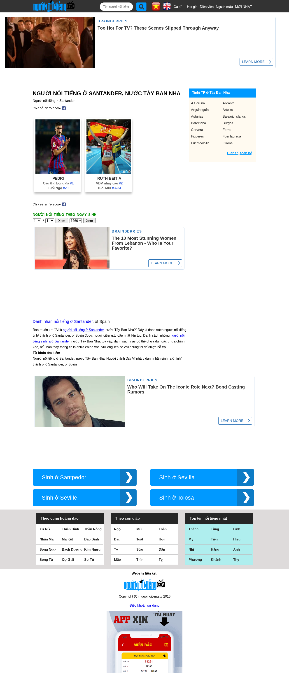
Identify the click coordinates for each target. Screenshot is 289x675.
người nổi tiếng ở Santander (83, 330)
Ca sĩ (178, 7)
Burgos (228, 123)
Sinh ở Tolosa (176, 498)
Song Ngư (48, 549)
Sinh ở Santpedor (64, 477)
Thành (193, 529)
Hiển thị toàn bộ (239, 153)
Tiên (214, 539)
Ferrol (227, 130)
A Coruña (198, 103)
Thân (163, 529)
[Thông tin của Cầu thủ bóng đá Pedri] (57, 172)
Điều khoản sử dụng (144, 605)
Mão (117, 559)
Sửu (139, 549)
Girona (228, 143)
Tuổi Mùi (109, 188)
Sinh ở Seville (59, 498)
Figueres (197, 136)
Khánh (216, 559)
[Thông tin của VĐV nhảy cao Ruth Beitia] (108, 172)
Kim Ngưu (92, 549)
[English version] (166, 9)
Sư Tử (89, 559)
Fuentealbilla (200, 143)
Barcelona (198, 123)
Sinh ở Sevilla (177, 477)
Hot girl (192, 7)
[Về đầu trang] (284, 670)
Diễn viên (207, 7)
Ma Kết (67, 539)
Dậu (117, 539)
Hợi (162, 539)
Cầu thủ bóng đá (58, 183)
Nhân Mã (47, 539)
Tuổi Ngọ (58, 188)
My (191, 539)
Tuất (139, 539)
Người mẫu (224, 7)
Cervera (197, 130)
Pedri (58, 178)
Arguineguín (200, 110)
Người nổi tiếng (44, 100)
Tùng (215, 529)
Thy (236, 559)
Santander (67, 100)
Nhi (191, 549)
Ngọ (117, 529)
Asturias (197, 116)
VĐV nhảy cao (109, 183)
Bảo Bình (91, 539)
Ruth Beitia (109, 178)
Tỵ (161, 559)
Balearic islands (234, 116)
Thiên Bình (70, 529)
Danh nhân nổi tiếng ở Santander (63, 321)
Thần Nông (93, 529)
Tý (116, 549)
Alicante (228, 103)
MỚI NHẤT (243, 7)
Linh (236, 529)
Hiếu (236, 539)
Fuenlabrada (232, 136)
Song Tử (46, 559)
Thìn (139, 559)
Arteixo (228, 110)
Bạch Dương (72, 549)
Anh (236, 549)
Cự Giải (68, 559)
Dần (162, 549)
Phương (195, 559)
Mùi (139, 529)
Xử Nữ (45, 529)
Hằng (215, 549)
